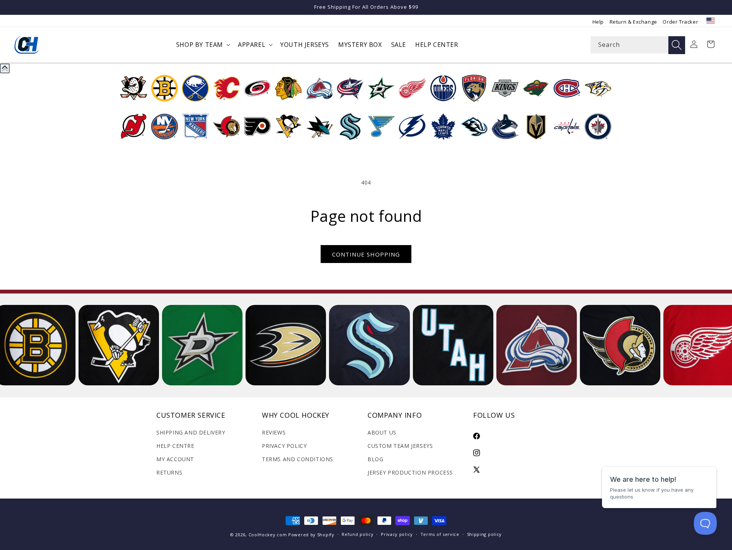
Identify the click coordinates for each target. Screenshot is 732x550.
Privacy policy (397, 534)
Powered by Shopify (311, 534)
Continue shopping (366, 254)
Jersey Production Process (410, 472)
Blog (375, 459)
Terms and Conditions (297, 459)
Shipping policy (484, 534)
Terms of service (440, 534)
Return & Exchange (633, 21)
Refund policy (357, 534)
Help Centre (175, 445)
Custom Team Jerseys (400, 445)
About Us (382, 432)
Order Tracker (680, 21)
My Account (175, 459)
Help (598, 21)
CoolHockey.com (268, 534)
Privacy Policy (284, 445)
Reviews (274, 432)
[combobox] (638, 44)
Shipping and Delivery (190, 432)
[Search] (676, 45)
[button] (202, 44)
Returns (169, 472)
